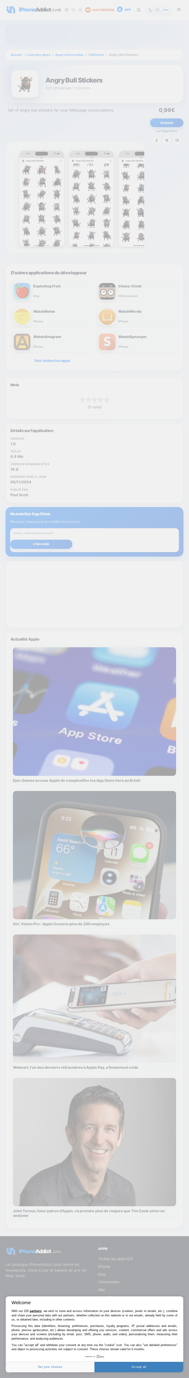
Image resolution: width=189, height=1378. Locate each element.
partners (35, 1311)
